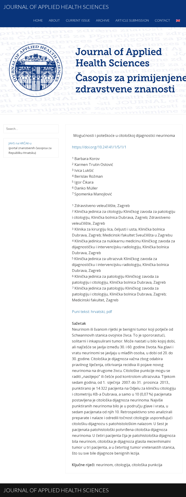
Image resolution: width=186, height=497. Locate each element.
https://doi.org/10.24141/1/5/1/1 (99, 147)
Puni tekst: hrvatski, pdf (92, 311)
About (54, 20)
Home (38, 20)
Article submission (132, 20)
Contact (162, 20)
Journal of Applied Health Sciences (56, 6)
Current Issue (78, 20)
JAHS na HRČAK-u (20, 143)
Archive (103, 20)
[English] (178, 20)
